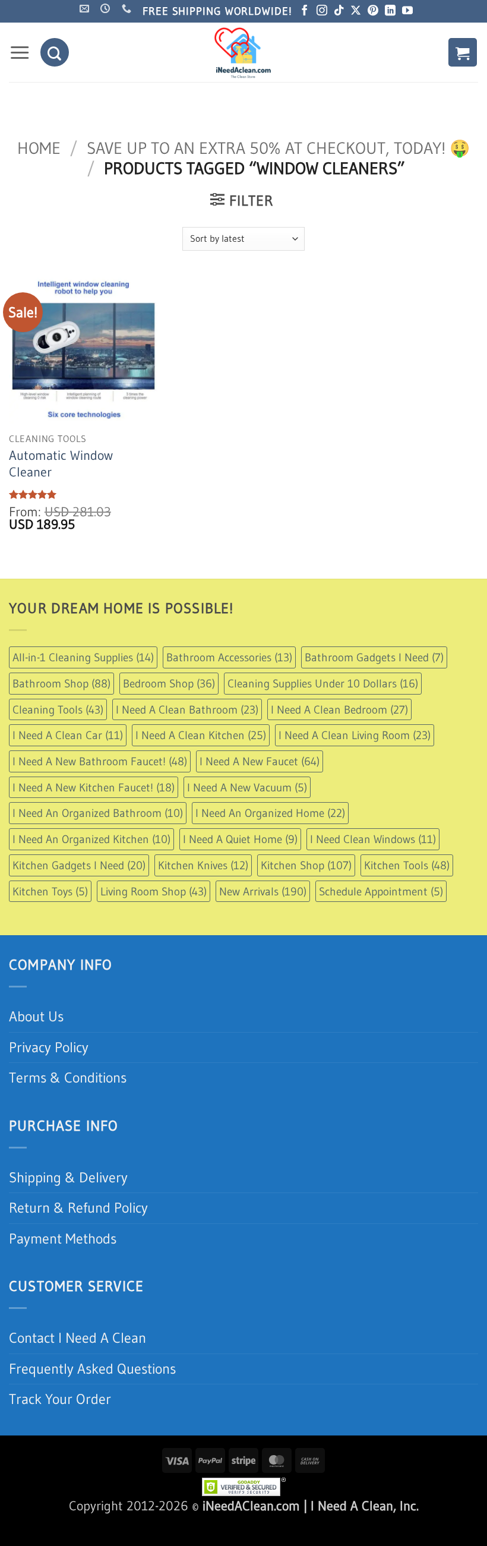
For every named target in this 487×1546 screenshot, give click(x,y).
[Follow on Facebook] (304, 40)
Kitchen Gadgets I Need (79, 893)
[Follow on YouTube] (407, 40)
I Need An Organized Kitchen (91, 867)
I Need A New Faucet (260, 790)
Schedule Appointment (381, 920)
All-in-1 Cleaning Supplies (83, 686)
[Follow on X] (355, 40)
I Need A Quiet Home (240, 867)
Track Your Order (60, 1427)
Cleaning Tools (57, 738)
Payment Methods (62, 1267)
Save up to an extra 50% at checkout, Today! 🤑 (278, 177)
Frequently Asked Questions (92, 1397)
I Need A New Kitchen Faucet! (93, 816)
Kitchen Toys (50, 920)
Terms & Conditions (68, 1106)
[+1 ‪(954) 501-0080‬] (128, 37)
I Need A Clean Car (67, 764)
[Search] (54, 81)
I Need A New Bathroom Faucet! (99, 790)
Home (39, 177)
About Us (36, 1045)
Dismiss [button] (395, 14)
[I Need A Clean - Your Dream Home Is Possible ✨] (243, 81)
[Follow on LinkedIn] (390, 40)
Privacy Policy (48, 1075)
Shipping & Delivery (68, 1205)
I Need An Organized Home (270, 842)
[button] (19, 81)
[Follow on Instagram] (322, 40)
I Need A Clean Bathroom (187, 738)
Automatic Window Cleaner (61, 492)
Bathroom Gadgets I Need (374, 686)
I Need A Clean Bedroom (339, 738)
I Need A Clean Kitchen (200, 764)
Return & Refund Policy (78, 1236)
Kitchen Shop (306, 893)
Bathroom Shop (61, 712)
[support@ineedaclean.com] (86, 37)
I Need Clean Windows (373, 867)
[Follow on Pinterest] (373, 40)
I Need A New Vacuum (247, 816)
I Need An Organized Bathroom (97, 842)
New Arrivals (262, 920)
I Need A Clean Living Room (355, 764)
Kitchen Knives (203, 893)
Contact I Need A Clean (77, 1366)
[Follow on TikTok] (339, 40)
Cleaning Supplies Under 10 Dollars (322, 712)
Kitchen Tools (407, 893)
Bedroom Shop (169, 712)
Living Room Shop (153, 920)
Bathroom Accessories (229, 686)
